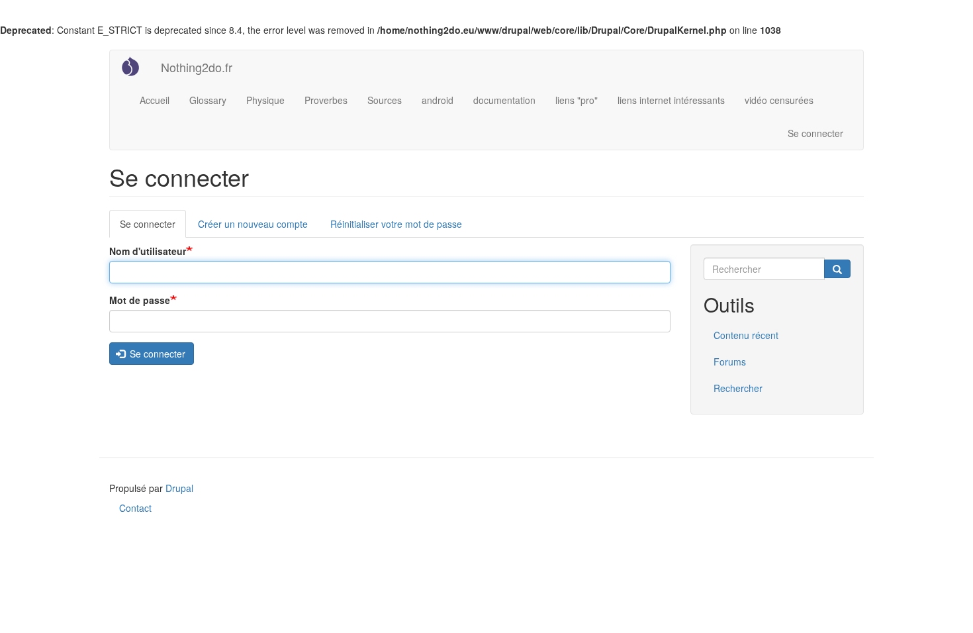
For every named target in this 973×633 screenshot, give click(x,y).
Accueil (154, 100)
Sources (384, 100)
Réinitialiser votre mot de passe (396, 223)
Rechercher (738, 388)
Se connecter (815, 133)
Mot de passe (139, 300)
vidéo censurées (779, 100)
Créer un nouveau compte (253, 223)
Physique (265, 100)
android (437, 100)
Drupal (179, 488)
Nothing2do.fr (196, 66)
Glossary (207, 100)
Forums (730, 361)
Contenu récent (746, 335)
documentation (504, 100)
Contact (135, 507)
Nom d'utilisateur (147, 251)
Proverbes (326, 100)
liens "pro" (576, 100)
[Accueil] (135, 66)
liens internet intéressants (671, 100)
